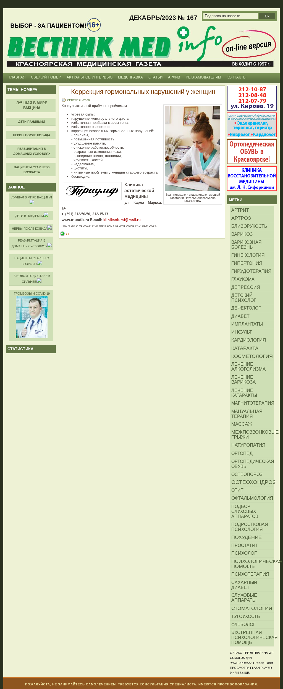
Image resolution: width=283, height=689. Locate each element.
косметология (252, 356)
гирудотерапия (251, 271)
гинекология (248, 255)
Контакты (237, 77)
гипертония (246, 263)
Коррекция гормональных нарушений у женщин (143, 91)
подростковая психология (249, 527)
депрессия (245, 287)
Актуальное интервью (89, 77)
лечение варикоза (243, 379)
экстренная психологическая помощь (252, 637)
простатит (244, 545)
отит (237, 490)
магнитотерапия (252, 403)
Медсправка (130, 77)
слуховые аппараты (244, 598)
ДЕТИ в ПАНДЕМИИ (29, 216)
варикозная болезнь (246, 245)
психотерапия (250, 574)
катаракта (244, 348)
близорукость (249, 226)
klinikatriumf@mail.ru (122, 220)
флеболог (243, 624)
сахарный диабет (244, 585)
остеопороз (247, 474)
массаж (241, 424)
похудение (246, 537)
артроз (241, 218)
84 (67, 233)
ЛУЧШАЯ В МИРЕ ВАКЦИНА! (31, 197)
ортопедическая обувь (252, 464)
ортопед (242, 453)
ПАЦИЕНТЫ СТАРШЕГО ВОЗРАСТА (31, 261)
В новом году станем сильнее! (32, 278)
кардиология (248, 340)
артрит (240, 210)
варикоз (242, 234)
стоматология (251, 608)
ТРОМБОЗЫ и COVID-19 (32, 293)
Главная (17, 77)
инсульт (241, 332)
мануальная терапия (247, 414)
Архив (174, 77)
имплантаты (247, 324)
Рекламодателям (203, 77)
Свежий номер (46, 77)
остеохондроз (252, 482)
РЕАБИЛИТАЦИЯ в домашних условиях (29, 243)
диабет (240, 316)
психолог (244, 553)
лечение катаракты (244, 393)
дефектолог (246, 308)
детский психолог (243, 298)
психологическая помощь (252, 564)
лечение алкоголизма (248, 366)
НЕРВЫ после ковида (29, 228)
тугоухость (245, 616)
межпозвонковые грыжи (252, 434)
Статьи (155, 77)
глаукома (243, 279)
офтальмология (252, 498)
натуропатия (248, 445)
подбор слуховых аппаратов (244, 511)
